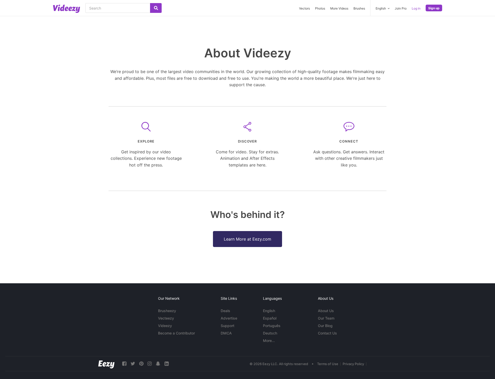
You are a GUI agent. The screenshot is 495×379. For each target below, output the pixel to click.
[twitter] (132, 363)
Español (269, 318)
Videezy (165, 325)
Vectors (304, 8)
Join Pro (401, 8)
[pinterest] (141, 363)
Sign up (434, 8)
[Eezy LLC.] (106, 363)
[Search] (156, 8)
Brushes (359, 8)
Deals (225, 311)
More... (269, 340)
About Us (326, 311)
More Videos (339, 8)
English (269, 311)
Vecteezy (166, 318)
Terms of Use (327, 364)
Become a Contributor (176, 333)
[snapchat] (158, 363)
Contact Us (327, 333)
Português (271, 325)
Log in (416, 8)
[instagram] (149, 363)
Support (227, 325)
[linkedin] (166, 363)
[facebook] (124, 363)
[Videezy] (66, 9)
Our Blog (325, 325)
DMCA (226, 333)
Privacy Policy (353, 364)
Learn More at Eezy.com (247, 239)
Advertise (229, 318)
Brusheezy (167, 311)
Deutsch (270, 333)
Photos (320, 8)
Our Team (326, 318)
